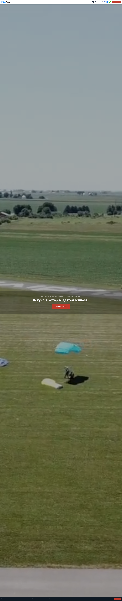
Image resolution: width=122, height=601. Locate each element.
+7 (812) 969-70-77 (97, 2)
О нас (19, 2)
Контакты (32, 2)
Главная (14, 2)
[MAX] (105, 2)
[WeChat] (110, 2)
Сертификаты (25, 2)
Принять (118, 598)
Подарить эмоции (61, 306)
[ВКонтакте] (107, 2)
